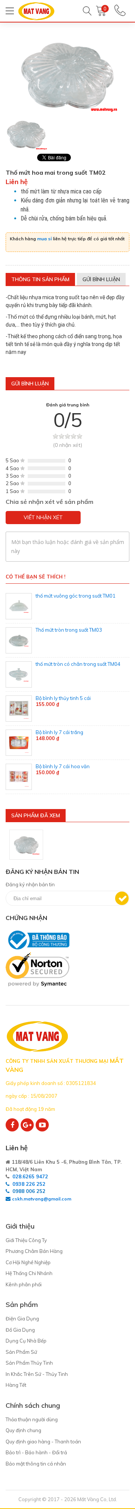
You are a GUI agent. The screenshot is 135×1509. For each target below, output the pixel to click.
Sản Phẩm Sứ (21, 1352)
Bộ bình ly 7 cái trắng (59, 732)
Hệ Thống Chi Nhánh (29, 1273)
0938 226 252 (28, 1184)
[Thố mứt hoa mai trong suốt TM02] (26, 845)
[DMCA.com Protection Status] (7, 990)
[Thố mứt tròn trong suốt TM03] (19, 640)
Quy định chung (23, 1430)
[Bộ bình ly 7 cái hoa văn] (19, 777)
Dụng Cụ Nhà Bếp (26, 1341)
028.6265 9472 (30, 1176)
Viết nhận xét (43, 517)
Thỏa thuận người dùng (32, 1419)
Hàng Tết (16, 1385)
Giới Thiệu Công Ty (26, 1240)
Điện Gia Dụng (22, 1319)
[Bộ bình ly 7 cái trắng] (19, 743)
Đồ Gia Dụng (20, 1330)
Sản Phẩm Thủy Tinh (29, 1363)
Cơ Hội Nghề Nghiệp (28, 1262)
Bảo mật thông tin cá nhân (36, 1464)
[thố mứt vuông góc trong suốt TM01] (19, 606)
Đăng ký (122, 898)
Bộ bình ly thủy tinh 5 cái (63, 698)
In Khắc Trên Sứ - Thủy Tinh (37, 1374)
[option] (26, 134)
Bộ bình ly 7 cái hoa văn (63, 766)
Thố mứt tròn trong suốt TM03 (69, 630)
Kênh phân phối (24, 1284)
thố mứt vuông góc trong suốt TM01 (76, 596)
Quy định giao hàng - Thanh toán (43, 1442)
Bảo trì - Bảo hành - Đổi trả (36, 1452)
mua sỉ (44, 238)
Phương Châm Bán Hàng (34, 1251)
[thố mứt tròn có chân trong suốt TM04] (19, 674)
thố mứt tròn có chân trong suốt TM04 (78, 664)
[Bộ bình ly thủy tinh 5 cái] (19, 708)
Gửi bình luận (101, 279)
